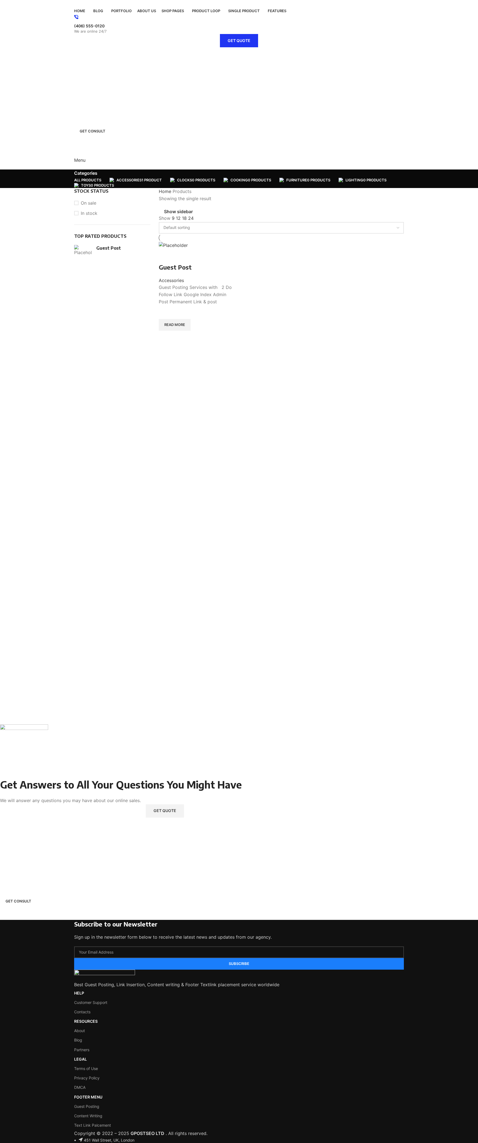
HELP (79, 993)
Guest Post (108, 248)
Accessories (171, 280)
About (79, 1030)
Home (166, 191)
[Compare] (166, 256)
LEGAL (80, 1059)
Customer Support (90, 1002)
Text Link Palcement (92, 1125)
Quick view (166, 338)
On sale (88, 203)
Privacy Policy (87, 1078)
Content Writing (88, 1115)
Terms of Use (86, 1068)
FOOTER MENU (88, 1097)
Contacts (82, 1011)
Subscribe (239, 963)
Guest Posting (86, 1106)
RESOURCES (86, 1021)
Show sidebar (178, 211)
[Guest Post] (83, 250)
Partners (81, 1049)
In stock (89, 213)
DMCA (79, 1087)
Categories (85, 173)
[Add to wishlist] (166, 312)
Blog (78, 1040)
